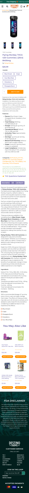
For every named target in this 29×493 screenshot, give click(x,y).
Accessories (6, 459)
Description (6, 183)
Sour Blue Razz (7, 320)
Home (3, 10)
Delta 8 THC (6, 159)
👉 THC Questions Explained (14, 176)
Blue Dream (6, 309)
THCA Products (14, 163)
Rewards (5, 475)
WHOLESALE (20, 455)
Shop (7, 10)
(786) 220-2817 (14, 451)
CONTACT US (20, 459)
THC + (4, 455)
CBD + (4, 457)
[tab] (6, 182)
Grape (4, 311)
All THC (20, 158)
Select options (7, 356)
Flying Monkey (9, 63)
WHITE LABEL (20, 457)
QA (13, 183)
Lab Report (19, 183)
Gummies (14, 159)
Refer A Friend (6, 477)
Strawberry (6, 317)
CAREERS (19, 460)
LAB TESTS (5, 460)
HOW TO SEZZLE (6, 464)
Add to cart (15, 92)
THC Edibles (19, 161)
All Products (14, 158)
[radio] (8, 74)
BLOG (18, 464)
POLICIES (19, 462)
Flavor (5, 70)
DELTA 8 (4, 462)
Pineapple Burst (8, 314)
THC (13, 161)
